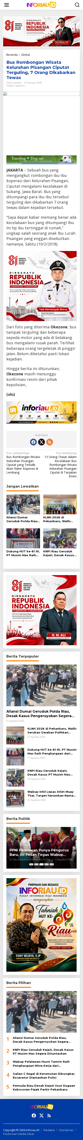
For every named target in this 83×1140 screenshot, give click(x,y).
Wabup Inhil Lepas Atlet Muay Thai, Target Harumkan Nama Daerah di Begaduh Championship (50, 793)
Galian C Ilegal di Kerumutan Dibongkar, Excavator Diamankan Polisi (44, 1075)
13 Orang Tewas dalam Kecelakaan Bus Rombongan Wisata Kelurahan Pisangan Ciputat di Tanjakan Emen (60, 464)
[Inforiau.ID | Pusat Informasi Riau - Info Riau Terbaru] (42, 5)
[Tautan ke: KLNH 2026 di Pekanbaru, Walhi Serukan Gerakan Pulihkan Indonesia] (15, 735)
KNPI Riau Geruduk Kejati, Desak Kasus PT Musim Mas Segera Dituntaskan (58, 553)
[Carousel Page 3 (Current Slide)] (41, 864)
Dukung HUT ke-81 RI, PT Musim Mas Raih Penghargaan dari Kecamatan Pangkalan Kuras (23, 553)
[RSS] (49, 442)
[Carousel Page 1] (31, 864)
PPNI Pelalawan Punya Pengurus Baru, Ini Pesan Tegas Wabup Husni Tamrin (39, 852)
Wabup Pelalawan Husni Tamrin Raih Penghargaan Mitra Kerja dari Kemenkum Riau (41, 1063)
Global (9, 85)
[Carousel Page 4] (46, 864)
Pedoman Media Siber (18, 1134)
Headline (19, 85)
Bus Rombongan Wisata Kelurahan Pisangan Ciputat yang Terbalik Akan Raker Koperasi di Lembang (23, 462)
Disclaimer (66, 1130)
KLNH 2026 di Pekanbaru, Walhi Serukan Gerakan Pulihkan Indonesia (58, 519)
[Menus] (6, 5)
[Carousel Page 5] (52, 864)
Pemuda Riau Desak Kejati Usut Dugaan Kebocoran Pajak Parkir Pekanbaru (44, 1087)
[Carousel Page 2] (36, 864)
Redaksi (49, 1130)
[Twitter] (41, 442)
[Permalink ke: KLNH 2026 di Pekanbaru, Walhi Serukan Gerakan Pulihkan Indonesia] (60, 504)
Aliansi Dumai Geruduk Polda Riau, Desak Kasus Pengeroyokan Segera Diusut (22, 519)
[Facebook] (33, 442)
